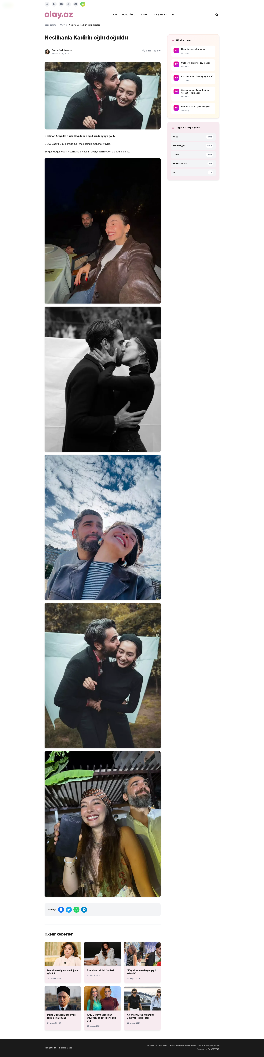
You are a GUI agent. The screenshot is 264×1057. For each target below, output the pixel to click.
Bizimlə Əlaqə (65, 1048)
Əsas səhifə (50, 25)
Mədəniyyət (129, 14)
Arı (173, 14)
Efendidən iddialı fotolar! (100, 970)
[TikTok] (68, 4)
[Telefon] (82, 4)
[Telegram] (75, 4)
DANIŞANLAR (160, 14)
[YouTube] (61, 4)
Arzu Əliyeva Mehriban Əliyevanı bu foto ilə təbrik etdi (101, 1017)
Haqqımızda (50, 1048)
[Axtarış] (216, 14)
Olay (114, 14)
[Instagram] (47, 4)
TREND (144, 14)
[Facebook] (54, 4)
